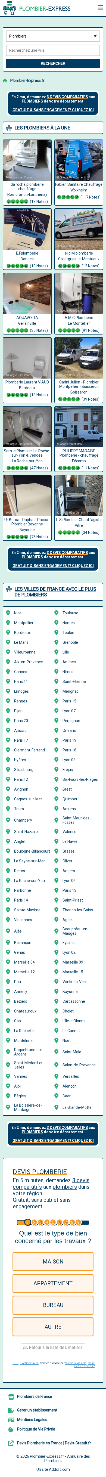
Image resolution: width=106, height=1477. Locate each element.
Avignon (21, 789)
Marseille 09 (73, 962)
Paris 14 (21, 900)
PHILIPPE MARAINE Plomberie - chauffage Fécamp (80, 459)
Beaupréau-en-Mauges (76, 931)
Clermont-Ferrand (29, 750)
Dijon (18, 711)
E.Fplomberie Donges (32, 259)
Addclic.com (59, 1469)
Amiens (69, 809)
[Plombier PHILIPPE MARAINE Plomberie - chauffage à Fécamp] (79, 427)
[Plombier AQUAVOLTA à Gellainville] (27, 293)
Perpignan (71, 721)
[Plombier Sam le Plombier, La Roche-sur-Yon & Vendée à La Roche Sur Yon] (27, 427)
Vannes (20, 1076)
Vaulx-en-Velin (75, 982)
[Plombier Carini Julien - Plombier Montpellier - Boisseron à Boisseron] (79, 358)
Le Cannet (71, 1031)
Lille (66, 652)
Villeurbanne (25, 652)
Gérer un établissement (37, 1410)
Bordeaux (22, 632)
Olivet (67, 861)
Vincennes (23, 920)
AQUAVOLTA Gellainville (32, 324)
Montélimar (24, 1040)
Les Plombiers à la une (42, 128)
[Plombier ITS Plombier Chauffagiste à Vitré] (79, 495)
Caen (67, 1096)
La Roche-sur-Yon (29, 880)
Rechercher (53, 63)
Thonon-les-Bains (78, 910)
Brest (67, 789)
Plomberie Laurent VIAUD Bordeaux (27, 388)
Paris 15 (69, 701)
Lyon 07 (69, 711)
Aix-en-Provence (28, 662)
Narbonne (22, 890)
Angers (69, 871)
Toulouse (70, 613)
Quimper (70, 799)
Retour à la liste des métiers (55, 1347)
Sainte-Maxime (27, 910)
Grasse (68, 851)
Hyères (20, 760)
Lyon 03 (69, 760)
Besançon (22, 942)
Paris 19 (69, 740)
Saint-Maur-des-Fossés (77, 820)
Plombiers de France (34, 1396)
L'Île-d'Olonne (74, 1021)
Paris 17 (21, 740)
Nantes (69, 623)
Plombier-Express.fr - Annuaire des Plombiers (60, 1458)
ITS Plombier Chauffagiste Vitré (79, 526)
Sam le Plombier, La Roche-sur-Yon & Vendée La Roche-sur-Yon (27, 459)
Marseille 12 (24, 972)
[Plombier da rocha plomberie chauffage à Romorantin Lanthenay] (27, 160)
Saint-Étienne (74, 681)
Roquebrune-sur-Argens (28, 1052)
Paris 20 (21, 721)
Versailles (71, 1076)
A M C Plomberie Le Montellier (82, 324)
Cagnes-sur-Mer (28, 799)
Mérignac (71, 691)
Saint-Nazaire (26, 831)
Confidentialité (29, 1363)
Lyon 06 (69, 880)
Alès (18, 931)
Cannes (20, 672)
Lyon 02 (69, 952)
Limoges (21, 691)
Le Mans (21, 642)
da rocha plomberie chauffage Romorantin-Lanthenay (27, 193)
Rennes (20, 701)
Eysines (69, 942)
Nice (17, 613)
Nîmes (68, 672)
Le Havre (70, 841)
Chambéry (23, 820)
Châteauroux (25, 1011)
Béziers (20, 1001)
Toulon (68, 632)
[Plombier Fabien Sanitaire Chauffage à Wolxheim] (79, 160)
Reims (19, 871)
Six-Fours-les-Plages (80, 779)
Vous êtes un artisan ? (84, 1365)
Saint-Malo (72, 1052)
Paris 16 (69, 750)
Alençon (70, 1086)
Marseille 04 (24, 962)
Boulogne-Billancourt (32, 851)
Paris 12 (21, 779)
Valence (69, 831)
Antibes (69, 662)
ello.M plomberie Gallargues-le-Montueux (78, 259)
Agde (67, 920)
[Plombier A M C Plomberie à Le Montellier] (79, 293)
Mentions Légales (32, 1419)
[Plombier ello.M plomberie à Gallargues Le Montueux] (79, 229)
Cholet (68, 1011)
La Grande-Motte (77, 1107)
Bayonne (70, 991)
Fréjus (68, 769)
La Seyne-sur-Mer (29, 861)
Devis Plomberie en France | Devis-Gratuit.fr (54, 1443)
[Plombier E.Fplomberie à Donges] (27, 229)
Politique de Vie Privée (36, 1429)
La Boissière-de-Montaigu (28, 1107)
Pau (17, 982)
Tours (19, 809)
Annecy (20, 991)
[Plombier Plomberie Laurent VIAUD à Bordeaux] (27, 358)
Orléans (69, 730)
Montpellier (23, 623)
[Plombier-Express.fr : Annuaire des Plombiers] (37, 8)
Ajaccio (20, 730)
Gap (17, 1021)
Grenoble (70, 642)
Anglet (20, 841)
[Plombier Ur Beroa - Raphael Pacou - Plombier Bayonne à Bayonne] (27, 495)
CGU (15, 1363)
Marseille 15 (73, 972)
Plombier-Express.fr (27, 80)
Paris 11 (21, 681)
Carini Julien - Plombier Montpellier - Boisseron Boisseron (79, 390)
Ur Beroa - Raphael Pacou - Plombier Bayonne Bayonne (27, 528)
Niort (67, 1040)
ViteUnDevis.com (75, 1363)
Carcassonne (74, 1001)
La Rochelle (24, 1031)
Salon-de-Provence (79, 1065)
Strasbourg (23, 769)
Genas (19, 952)
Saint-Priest (73, 900)
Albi (17, 1086)
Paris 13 (69, 890)
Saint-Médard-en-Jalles (29, 1065)
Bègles (20, 1096)
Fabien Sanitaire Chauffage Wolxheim (78, 190)
